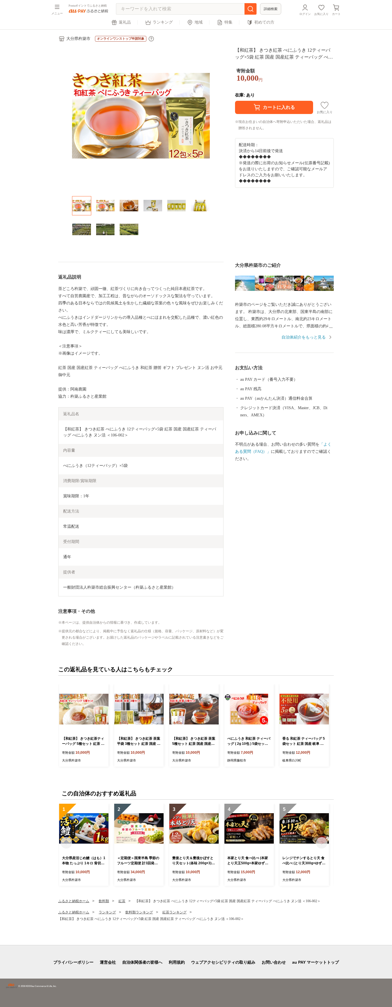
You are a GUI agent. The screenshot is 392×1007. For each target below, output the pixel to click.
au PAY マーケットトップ (315, 962)
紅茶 (122, 901)
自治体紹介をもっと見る (304, 337)
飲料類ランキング (139, 912)
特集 (228, 22)
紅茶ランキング (174, 912)
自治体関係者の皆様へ (142, 962)
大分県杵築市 (78, 38)
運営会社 (108, 962)
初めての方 (264, 22)
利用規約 (177, 962)
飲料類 (104, 901)
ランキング (163, 22)
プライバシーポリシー (73, 962)
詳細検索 (270, 9)
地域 (199, 22)
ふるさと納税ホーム (73, 901)
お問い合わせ (274, 962)
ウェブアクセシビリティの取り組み (223, 962)
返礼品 (125, 22)
